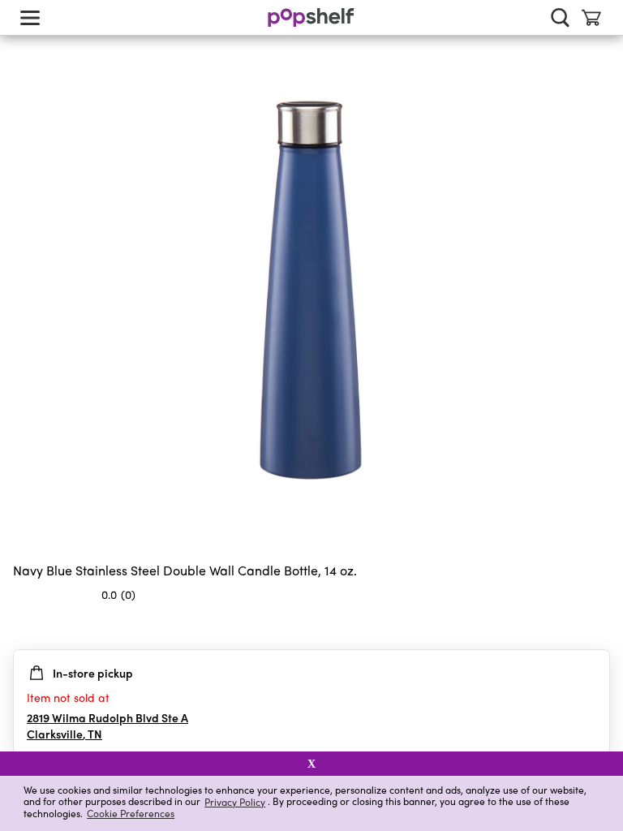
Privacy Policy (234, 801)
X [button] (311, 763)
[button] (597, 626)
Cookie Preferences (130, 813)
